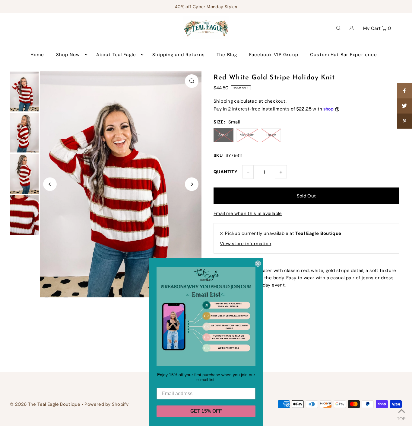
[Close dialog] (258, 264)
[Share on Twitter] (404, 106)
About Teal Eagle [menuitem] (116, 55)
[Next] (191, 184)
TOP (401, 418)
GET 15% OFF (206, 411)
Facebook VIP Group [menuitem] (273, 55)
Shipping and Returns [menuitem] (178, 55)
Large (271, 134)
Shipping (223, 101)
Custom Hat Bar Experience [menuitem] (343, 55)
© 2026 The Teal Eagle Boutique (45, 404)
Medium (247, 134)
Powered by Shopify (106, 404)
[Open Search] (338, 28)
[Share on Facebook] (404, 90)
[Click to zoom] (191, 81)
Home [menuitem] (37, 55)
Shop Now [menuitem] (68, 55)
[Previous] (50, 184)
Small (223, 134)
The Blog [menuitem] (227, 55)
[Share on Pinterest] (404, 121)
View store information (245, 244)
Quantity (225, 172)
